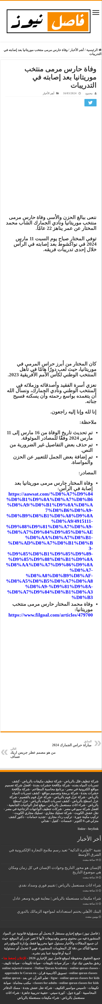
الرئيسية (92, 50)
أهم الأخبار (77, 50)
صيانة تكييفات (31, 963)
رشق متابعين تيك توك (86, 963)
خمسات (66, 821)
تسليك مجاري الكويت (28, 813)
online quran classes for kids (80, 978)
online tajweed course (17, 968)
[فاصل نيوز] (51, 20)
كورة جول (73, 993)
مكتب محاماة (22, 983)
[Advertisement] (51, 162)
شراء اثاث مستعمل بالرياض (66, 805)
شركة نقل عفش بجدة (37, 988)
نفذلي (45, 821)
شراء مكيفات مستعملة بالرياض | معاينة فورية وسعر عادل (57, 898)
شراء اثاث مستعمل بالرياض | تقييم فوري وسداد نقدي (60, 885)
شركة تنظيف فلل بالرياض (81, 781)
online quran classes (84, 968)
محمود (89, 93)
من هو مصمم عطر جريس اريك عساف (33, 753)
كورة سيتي (57, 993)
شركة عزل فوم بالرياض (69, 797)
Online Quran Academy (51, 968)
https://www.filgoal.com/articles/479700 (50, 615)
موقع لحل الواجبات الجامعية (27, 805)
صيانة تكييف (11, 963)
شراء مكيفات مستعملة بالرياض (38, 998)
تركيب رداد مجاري (60, 817)
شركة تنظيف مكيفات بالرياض (42, 781)
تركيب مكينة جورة (87, 817)
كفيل (55, 821)
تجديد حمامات (36, 817)
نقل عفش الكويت (86, 813)
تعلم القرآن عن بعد (35, 978)
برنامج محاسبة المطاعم (48, 789)
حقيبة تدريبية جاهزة (35, 993)
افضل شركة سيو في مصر (81, 809)
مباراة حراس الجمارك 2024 (72, 743)
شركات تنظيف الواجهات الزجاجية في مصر (33, 809)
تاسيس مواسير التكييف (70, 988)
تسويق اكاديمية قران (53, 973)
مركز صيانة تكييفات (56, 963)
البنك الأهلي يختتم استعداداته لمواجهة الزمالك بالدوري (59, 911)
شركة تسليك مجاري (58, 813)
